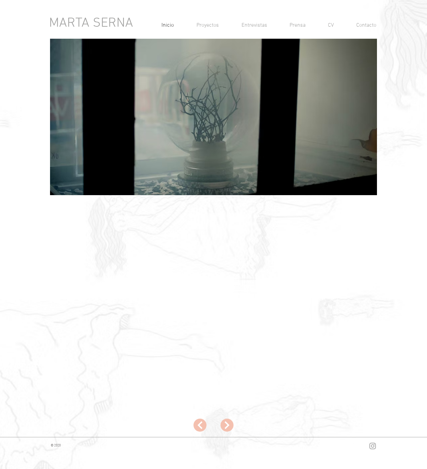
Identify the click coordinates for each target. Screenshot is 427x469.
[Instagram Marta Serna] (372, 446)
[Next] (199, 425)
